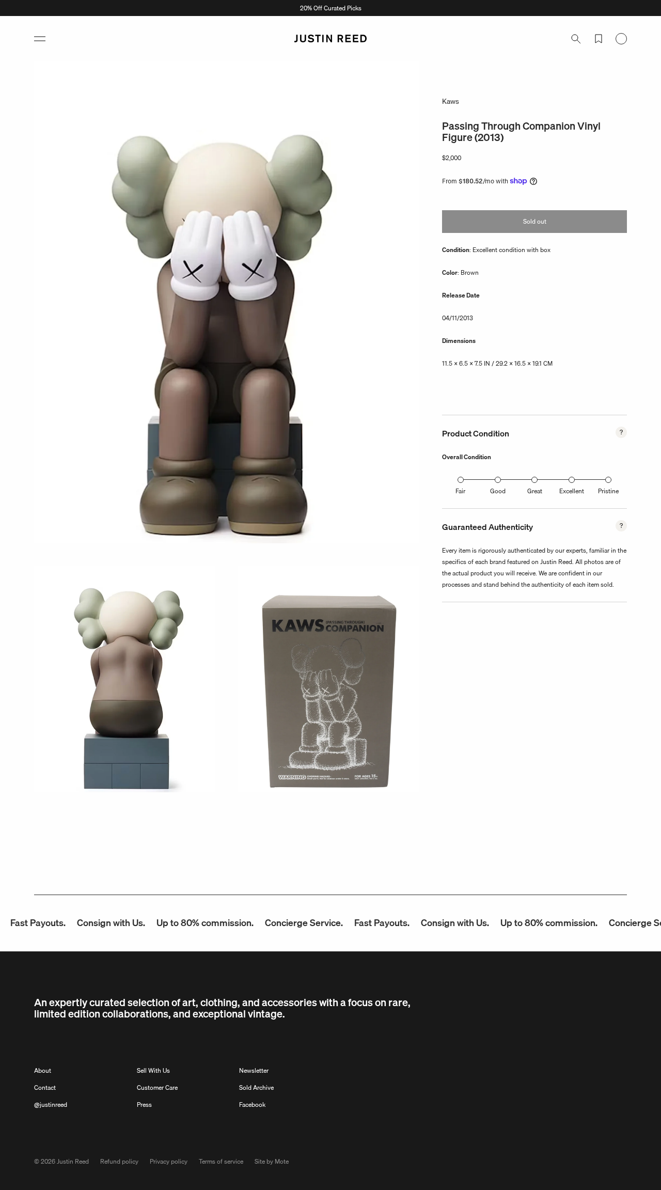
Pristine (608, 491)
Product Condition (475, 433)
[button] (39, 38)
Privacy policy (168, 1161)
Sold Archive (256, 1087)
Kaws (450, 101)
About (42, 1070)
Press (144, 1104)
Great (534, 491)
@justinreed (50, 1104)
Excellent (571, 491)
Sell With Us (153, 1070)
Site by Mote (272, 1161)
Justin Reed (73, 1161)
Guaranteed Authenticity (487, 527)
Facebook (252, 1104)
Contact (45, 1087)
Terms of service (221, 1161)
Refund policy (119, 1161)
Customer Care (157, 1087)
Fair (460, 491)
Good (498, 491)
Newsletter (254, 1070)
